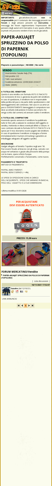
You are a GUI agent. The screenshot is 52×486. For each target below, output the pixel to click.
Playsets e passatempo (12, 65)
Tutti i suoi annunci (13, 79)
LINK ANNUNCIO (9, 299)
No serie (39, 65)
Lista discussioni (41, 281)
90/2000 (29, 65)
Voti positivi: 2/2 (12, 76)
